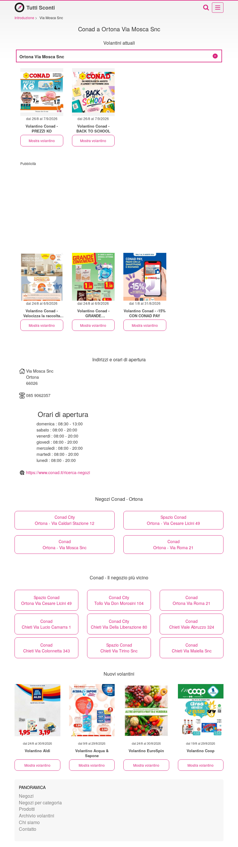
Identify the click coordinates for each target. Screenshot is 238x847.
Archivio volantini (36, 815)
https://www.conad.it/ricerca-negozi (58, 472)
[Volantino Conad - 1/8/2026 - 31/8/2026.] (144, 277)
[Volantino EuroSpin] (146, 710)
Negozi (26, 795)
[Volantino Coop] (201, 710)
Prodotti (27, 809)
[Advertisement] (119, 206)
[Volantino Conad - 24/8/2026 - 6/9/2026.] (41, 277)
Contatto (27, 829)
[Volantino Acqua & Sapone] (92, 710)
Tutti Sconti (40, 7)
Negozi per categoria (40, 802)
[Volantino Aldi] (37, 710)
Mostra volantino (42, 140)
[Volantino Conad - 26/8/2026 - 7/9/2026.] (41, 92)
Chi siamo (29, 822)
